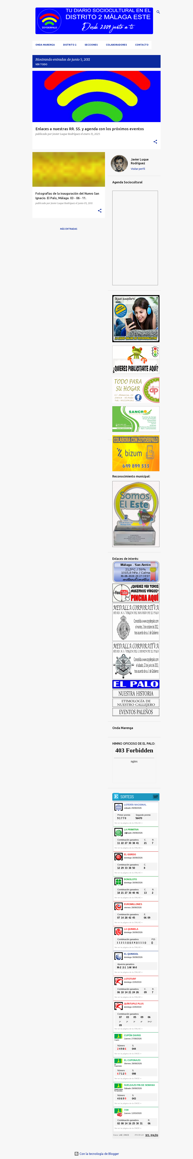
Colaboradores (116, 45)
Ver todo (41, 64)
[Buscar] (158, 12)
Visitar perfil (138, 168)
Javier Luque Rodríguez (140, 161)
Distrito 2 (69, 45)
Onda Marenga (45, 45)
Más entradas (68, 229)
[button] (155, 142)
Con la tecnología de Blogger (99, 1153)
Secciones (91, 45)
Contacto (142, 45)
